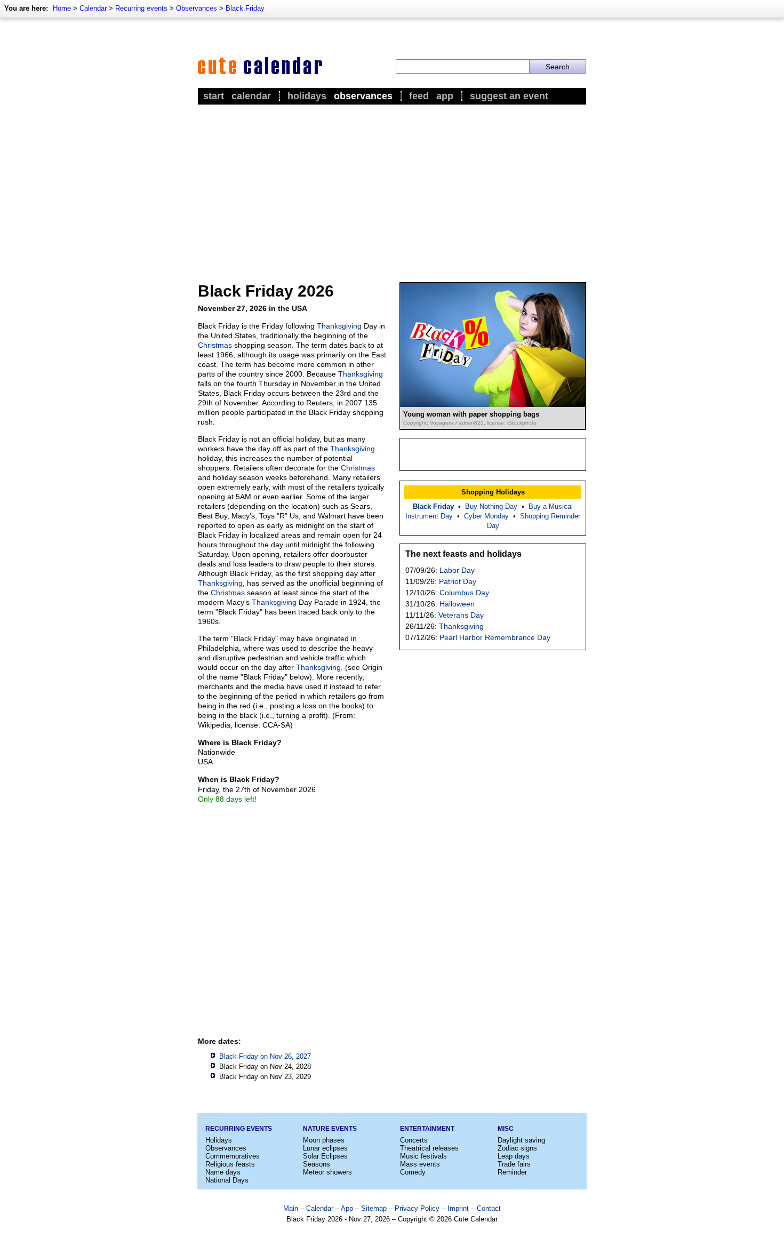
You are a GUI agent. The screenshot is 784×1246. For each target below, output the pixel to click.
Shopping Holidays (493, 492)
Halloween (457, 604)
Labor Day (457, 570)
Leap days (514, 1156)
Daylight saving (521, 1140)
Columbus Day (464, 592)
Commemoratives (232, 1156)
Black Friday (245, 8)
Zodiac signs (517, 1148)
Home (62, 8)
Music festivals (423, 1156)
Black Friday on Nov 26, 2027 (265, 1056)
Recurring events (141, 8)
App (444, 96)
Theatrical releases (429, 1148)
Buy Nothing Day (491, 506)
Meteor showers (327, 1172)
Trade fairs (514, 1164)
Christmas (215, 345)
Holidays (306, 96)
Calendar (93, 8)
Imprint (458, 1208)
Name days (223, 1172)
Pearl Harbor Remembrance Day (494, 637)
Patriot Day (457, 581)
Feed (419, 96)
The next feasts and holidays (463, 553)
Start (213, 96)
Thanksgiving (339, 326)
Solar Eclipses (325, 1156)
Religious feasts (230, 1164)
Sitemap (374, 1208)
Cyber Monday (486, 516)
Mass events (420, 1164)
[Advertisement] (392, 187)
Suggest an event (509, 96)
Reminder (512, 1172)
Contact (489, 1208)
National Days (227, 1180)
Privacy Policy (417, 1208)
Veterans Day (461, 615)
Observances (196, 8)
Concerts (414, 1140)
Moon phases (324, 1140)
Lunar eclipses (325, 1148)
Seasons (316, 1164)
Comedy (413, 1172)
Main (290, 1208)
